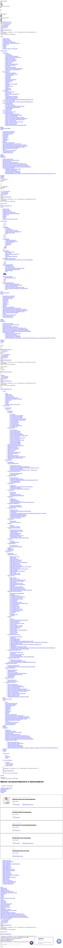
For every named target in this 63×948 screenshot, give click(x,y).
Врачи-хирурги (6, 879)
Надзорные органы (7, 161)
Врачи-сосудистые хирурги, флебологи (11, 874)
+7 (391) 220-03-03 (6, 24)
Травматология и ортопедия (11, 84)
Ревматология (8, 89)
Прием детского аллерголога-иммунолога (14, 68)
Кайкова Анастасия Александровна (23, 799)
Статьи (4, 47)
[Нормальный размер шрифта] (1, 3)
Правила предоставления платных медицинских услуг (14, 163)
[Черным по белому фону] (0, 7)
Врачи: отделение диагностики (9, 881)
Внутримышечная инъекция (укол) (12, 107)
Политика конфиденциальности (7, 939)
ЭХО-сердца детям (9, 61)
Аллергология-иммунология (11, 74)
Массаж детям (8, 62)
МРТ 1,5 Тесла (8, 92)
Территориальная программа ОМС (12, 171)
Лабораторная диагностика (11, 98)
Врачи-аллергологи (7, 860)
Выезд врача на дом (7, 110)
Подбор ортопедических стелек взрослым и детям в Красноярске (19, 101)
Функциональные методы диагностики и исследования (14, 144)
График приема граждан (8, 159)
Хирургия (5, 140)
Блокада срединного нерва (11, 124)
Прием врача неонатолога (10, 67)
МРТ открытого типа (9, 91)
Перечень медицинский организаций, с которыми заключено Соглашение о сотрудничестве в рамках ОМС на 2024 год (30, 173)
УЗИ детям (7, 70)
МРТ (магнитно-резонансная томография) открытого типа (15, 145)
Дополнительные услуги (8, 151)
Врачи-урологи (6, 878)
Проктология (8, 81)
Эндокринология (9, 86)
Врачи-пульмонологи (7, 873)
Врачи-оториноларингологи (9, 870)
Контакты (2, 175)
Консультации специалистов (9, 131)
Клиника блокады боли (8, 112)
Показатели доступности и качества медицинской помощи (15, 164)
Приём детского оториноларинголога (13, 57)
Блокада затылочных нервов (11, 116)
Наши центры (6, 44)
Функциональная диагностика (11, 97)
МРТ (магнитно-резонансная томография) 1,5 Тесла (14, 147)
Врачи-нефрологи (6, 868)
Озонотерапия (8, 109)
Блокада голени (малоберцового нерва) (13, 115)
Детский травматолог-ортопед (11, 56)
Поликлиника (6, 71)
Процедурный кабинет (8, 102)
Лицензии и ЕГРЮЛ (7, 40)
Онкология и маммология (10, 79)
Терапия (7, 82)
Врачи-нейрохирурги (7, 867)
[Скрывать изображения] (1, 16)
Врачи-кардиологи (7, 864)
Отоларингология (9, 80)
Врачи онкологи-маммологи (9, 869)
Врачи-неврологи (6, 866)
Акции (1, 154)
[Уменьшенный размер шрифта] (1, 2)
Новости (5, 46)
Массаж (7, 87)
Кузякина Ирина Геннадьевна (21, 812)
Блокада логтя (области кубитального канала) (15, 119)
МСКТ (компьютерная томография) (10, 148)
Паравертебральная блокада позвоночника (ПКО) (15, 125)
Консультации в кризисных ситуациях (11, 160)
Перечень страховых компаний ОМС (13, 169)
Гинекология (8, 76)
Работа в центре (6, 39)
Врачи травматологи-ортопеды (9, 877)
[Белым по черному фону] (0, 8)
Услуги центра (3, 50)
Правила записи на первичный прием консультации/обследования (17, 166)
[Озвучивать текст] (1, 19)
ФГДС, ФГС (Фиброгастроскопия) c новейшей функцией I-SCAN (19, 99)
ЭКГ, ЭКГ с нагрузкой (10, 105)
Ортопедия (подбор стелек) (9, 100)
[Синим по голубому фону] (0, 10)
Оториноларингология (8, 133)
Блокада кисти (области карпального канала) (14, 117)
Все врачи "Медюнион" (8, 883)
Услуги (1, 899)
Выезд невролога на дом (10, 111)
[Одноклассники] (5, 182)
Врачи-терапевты (6, 876)
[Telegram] (3, 182)
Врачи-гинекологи (7, 862)
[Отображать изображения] (1, 15)
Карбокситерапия (9, 108)
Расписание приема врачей (11, 170)
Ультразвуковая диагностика (11, 96)
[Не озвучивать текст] (1, 20)
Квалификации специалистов (9, 42)
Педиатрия (5, 52)
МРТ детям (7, 66)
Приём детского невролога (11, 59)
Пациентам (3, 156)
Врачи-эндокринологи (7, 880)
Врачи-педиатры (6, 871)
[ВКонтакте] (1, 182)
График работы (6, 38)
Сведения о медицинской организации (11, 43)
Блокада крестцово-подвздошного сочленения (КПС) (16, 118)
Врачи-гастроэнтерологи (8, 861)
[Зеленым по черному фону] (0, 12)
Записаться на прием (5, 128)
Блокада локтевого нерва (10, 120)
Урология (7, 85)
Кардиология (8, 77)
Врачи (1, 127)
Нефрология (8, 88)
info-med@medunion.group (5, 29)
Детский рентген (9, 55)
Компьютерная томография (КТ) (12, 94)
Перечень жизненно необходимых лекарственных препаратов (16, 165)
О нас (1, 36)
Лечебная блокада (9, 104)
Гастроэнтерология (9, 75)
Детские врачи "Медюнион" (9, 882)
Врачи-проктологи (7, 872)
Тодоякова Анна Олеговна (20, 851)
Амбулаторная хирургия (10, 72)
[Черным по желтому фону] (0, 11)
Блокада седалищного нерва (11, 122)
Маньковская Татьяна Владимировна (24, 825)
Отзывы (2, 176)
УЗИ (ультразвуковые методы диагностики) (12, 143)
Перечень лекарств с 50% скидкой (10, 48)
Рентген (7, 95)
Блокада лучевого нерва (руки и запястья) (14, 121)
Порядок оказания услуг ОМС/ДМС (13, 172)
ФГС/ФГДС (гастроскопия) (8, 142)
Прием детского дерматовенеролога (12, 69)
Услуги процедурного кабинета (9, 150)
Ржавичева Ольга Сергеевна (21, 838)
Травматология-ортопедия (8, 132)
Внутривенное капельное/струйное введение (14, 106)
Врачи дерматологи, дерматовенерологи (11, 863)
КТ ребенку (7, 54)
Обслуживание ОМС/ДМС (9, 167)
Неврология (7, 78)
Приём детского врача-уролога (11, 64)
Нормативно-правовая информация (10, 162)
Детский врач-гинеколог (10, 65)
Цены (1, 129)
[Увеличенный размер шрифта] (1, 5)
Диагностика (6, 90)
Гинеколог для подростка (10, 60)
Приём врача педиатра (10, 58)
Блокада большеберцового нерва (12, 114)
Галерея (4, 45)
